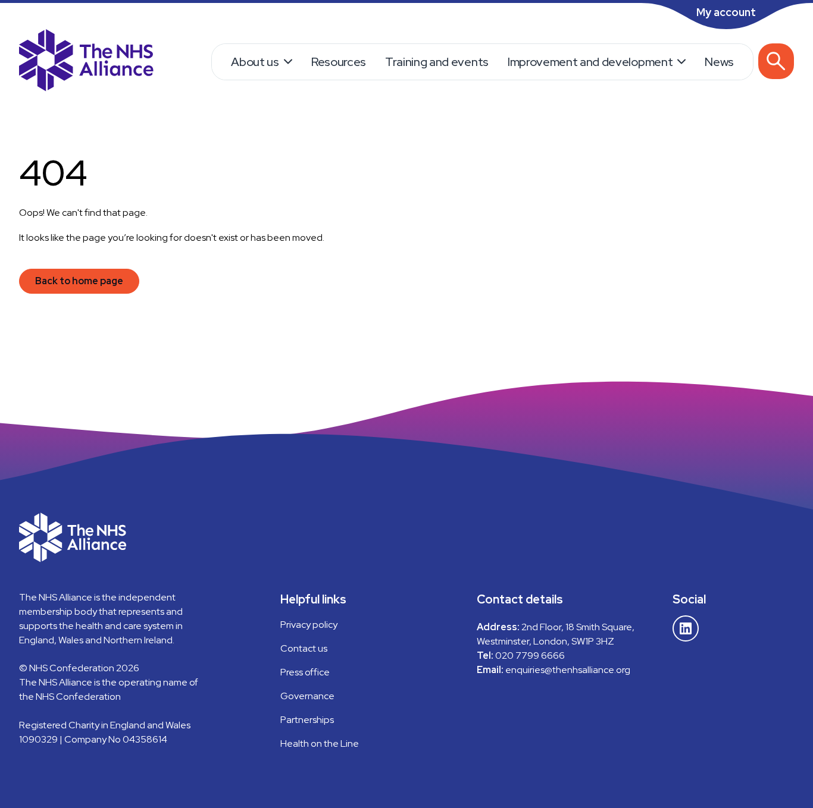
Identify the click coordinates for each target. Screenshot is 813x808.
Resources (338, 62)
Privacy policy (308, 624)
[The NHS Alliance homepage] (86, 62)
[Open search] (776, 61)
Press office (305, 672)
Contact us (303, 648)
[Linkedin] (686, 628)
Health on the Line (319, 743)
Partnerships (307, 719)
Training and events (437, 62)
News (719, 62)
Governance (307, 696)
